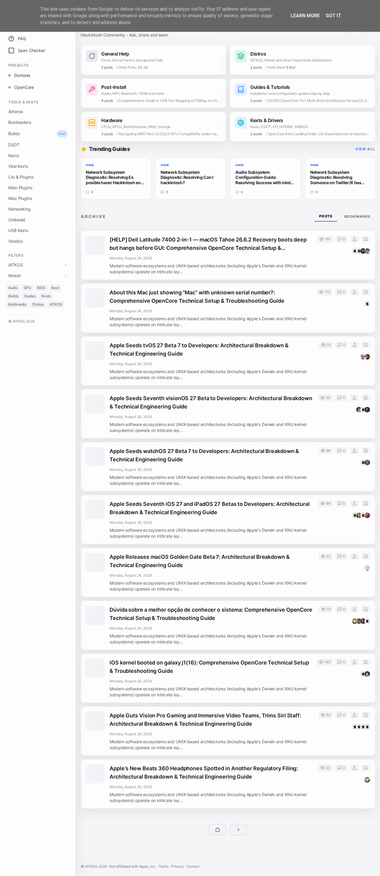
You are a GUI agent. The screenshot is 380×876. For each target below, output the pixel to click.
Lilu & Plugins (21, 176)
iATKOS (56, 304)
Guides (29, 296)
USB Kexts (18, 230)
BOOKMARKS (357, 216)
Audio (13, 287)
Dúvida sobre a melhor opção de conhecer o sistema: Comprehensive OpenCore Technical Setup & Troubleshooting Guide (211, 614)
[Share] (354, 239)
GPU (27, 287)
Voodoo (15, 241)
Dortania (22, 75)
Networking (19, 208)
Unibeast (16, 219)
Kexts (13, 155)
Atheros (15, 111)
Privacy (177, 866)
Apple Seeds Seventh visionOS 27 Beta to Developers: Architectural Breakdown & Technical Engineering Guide (211, 402)
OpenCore (24, 87)
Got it (333, 15)
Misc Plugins (20, 198)
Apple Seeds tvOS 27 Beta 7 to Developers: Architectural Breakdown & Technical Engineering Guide (199, 349)
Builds (37, 133)
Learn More (305, 15)
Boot (55, 287)
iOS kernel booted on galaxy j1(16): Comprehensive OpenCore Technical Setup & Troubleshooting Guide (209, 666)
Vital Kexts (18, 166)
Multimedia (17, 304)
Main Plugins (20, 187)
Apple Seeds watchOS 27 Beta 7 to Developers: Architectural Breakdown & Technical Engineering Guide (204, 455)
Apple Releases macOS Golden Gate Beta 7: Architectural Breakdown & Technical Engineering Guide (200, 561)
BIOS (41, 287)
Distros (38, 304)
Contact (193, 866)
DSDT (14, 144)
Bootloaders (19, 122)
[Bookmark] (365, 239)
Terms (164, 866)
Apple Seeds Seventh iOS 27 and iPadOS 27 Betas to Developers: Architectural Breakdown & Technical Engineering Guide (210, 508)
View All (365, 149)
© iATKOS (21, 321)
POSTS (325, 216)
